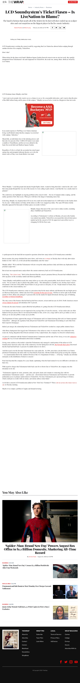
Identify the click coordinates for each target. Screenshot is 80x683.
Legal (53, 631)
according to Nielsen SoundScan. (12, 296)
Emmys (67, 641)
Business (49, 7)
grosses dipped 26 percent (10, 303)
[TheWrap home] (16, 2)
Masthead (25, 648)
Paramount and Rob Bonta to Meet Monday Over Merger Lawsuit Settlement (26, 587)
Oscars (67, 645)
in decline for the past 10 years (42, 293)
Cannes (67, 634)
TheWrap (25, 631)
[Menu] (4, 2)
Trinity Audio (20, 39)
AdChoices (54, 641)
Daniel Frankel (18, 27)
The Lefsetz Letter (15, 274)
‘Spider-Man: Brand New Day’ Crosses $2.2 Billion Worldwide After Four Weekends (25, 566)
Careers (24, 645)
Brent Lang (28, 27)
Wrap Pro (40, 631)
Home (30, 7)
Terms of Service (56, 634)
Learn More (40, 641)
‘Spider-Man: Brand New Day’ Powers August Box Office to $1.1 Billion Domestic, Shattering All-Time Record (40, 549)
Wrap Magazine (71, 631)
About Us (25, 634)
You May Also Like (15, 492)
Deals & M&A (6, 583)
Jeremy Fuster (32, 556)
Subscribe (73, 2)
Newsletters (26, 652)
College (67, 638)
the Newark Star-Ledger (62, 344)
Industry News (39, 7)
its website (47, 258)
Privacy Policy (55, 638)
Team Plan (39, 638)
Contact (24, 641)
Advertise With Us (70, 648)
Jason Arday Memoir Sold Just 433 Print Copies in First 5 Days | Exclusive (25, 608)
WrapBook (25, 655)
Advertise (25, 638)
